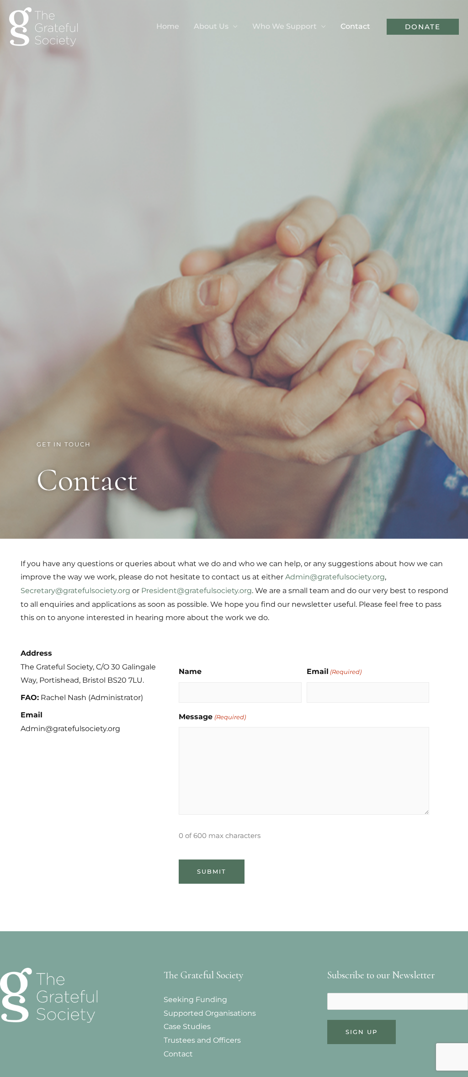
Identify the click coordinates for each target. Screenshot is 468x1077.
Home (167, 26)
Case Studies (187, 1026)
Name (190, 671)
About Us (211, 26)
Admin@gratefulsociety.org (335, 577)
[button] (423, 27)
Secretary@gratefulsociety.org (75, 590)
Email (334, 671)
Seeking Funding (195, 999)
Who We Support (284, 26)
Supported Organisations (210, 1013)
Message (212, 716)
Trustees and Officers (202, 1040)
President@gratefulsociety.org (196, 590)
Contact (355, 26)
